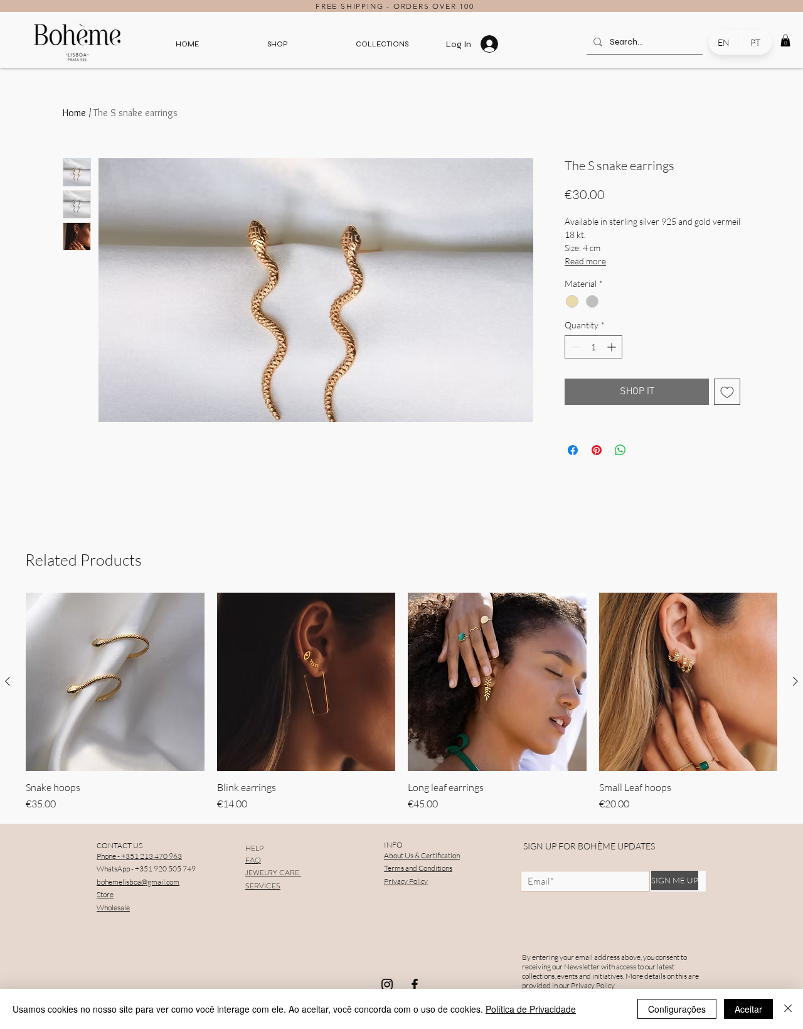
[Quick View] (115, 682)
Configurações (677, 1009)
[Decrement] (574, 347)
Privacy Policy (593, 985)
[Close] (787, 1009)
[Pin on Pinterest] (596, 450)
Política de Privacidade (531, 1009)
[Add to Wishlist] (727, 392)
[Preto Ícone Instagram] (387, 984)
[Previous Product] (7, 681)
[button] (277, 44)
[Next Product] (795, 681)
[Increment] (612, 347)
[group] (401, 702)
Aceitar (748, 1009)
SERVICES (262, 886)
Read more (585, 261)
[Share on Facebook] (572, 450)
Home (74, 113)
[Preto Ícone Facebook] (414, 984)
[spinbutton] (593, 347)
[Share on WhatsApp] (620, 450)
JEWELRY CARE (273, 872)
